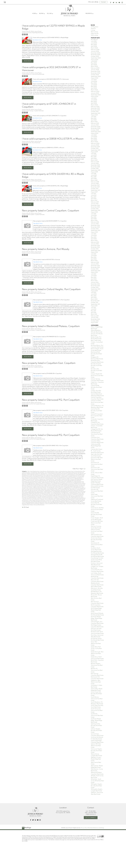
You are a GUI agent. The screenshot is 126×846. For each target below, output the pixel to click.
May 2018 (93, 177)
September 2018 (95, 170)
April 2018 (93, 178)
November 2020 (95, 128)
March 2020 (94, 141)
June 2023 (94, 84)
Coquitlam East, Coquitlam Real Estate (34, 367)
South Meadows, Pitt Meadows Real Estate (62, 498)
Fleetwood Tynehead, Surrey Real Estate (43, 483)
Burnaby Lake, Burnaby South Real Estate (96, 370)
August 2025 (94, 59)
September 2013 (95, 270)
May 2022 (94, 101)
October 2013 (94, 269)
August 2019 (94, 151)
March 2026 (94, 48)
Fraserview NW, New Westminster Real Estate (66, 484)
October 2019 (94, 148)
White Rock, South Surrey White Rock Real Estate (49, 503)
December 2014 (95, 245)
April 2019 (94, 158)
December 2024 (95, 71)
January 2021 (95, 125)
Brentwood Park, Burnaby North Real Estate (96, 354)
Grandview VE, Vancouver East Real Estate (97, 544)
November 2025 (95, 54)
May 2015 (93, 237)
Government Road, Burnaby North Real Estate (96, 539)
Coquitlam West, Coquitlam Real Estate (62, 479)
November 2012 (95, 285)
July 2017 (93, 193)
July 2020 (94, 135)
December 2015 (95, 225)
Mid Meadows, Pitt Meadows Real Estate (53, 490)
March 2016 (94, 220)
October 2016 (94, 208)
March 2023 (94, 89)
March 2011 (94, 314)
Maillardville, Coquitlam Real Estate (48, 489)
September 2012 (95, 289)
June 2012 (94, 294)
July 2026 (94, 41)
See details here (37, 40)
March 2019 (94, 160)
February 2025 (95, 68)
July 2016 (93, 213)
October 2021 (94, 111)
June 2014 (94, 255)
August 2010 (94, 322)
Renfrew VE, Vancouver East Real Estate (35, 74)
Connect (103, 2)
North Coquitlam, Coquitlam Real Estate (44, 491)
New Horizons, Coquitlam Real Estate (29, 491)
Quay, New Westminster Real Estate (96, 643)
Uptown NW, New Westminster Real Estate (39, 501)
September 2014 (95, 250)
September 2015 (95, 230)
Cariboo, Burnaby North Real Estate (36, 475)
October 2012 (94, 287)
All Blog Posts (94, 26)
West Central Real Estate (40, 502)
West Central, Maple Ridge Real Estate (52, 502)
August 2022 (94, 96)
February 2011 (95, 316)
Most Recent (94, 39)
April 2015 (94, 238)
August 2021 (94, 115)
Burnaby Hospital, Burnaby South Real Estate (65, 473)
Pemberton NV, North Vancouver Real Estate (37, 493)
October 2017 (94, 188)
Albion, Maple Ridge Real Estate (33, 471)
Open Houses (95, 33)
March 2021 (94, 121)
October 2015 (95, 228)
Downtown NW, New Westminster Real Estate (72, 480)
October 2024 (95, 74)
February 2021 (95, 123)
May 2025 (94, 63)
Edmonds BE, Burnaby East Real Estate (58, 482)
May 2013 (93, 277)
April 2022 (94, 103)
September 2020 (96, 131)
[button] (110, 2)
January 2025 (95, 69)
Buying (41, 13)
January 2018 (95, 183)
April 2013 (94, 279)
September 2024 (96, 76)
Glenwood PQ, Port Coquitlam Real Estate (35, 439)
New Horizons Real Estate (78, 490)
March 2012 (94, 299)
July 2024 (94, 79)
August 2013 (94, 272)
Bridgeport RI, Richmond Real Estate (34, 473)
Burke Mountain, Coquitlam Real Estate (48, 473)
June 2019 (94, 155)
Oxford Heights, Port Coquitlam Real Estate (35, 293)
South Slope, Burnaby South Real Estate (78, 498)
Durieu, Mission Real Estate (61, 481)
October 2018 (94, 168)
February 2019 (95, 161)
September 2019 (95, 150)
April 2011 (93, 312)
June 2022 (94, 99)
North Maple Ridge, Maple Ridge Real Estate (61, 491)
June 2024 (94, 81)
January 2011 (94, 317)
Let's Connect (90, 817)
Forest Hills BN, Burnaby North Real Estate (33, 484)
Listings (93, 30)
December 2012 (95, 284)
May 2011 (93, 311)
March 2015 (94, 240)
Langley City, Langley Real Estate (64, 488)
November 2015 (95, 227)
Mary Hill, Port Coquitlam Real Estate (62, 489)
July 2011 (93, 307)
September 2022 (96, 94)
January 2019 (95, 163)
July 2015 (93, 233)
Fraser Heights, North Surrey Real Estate (49, 484)
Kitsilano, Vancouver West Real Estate (50, 488)
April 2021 (94, 120)
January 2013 (95, 282)
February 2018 (95, 182)
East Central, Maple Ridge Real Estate (34, 32)
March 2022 (94, 105)
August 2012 (94, 290)
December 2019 (95, 146)
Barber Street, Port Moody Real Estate (75, 471)
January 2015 (95, 244)
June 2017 (94, 195)
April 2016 (94, 218)
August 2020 (94, 133)
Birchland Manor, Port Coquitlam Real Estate (46, 472)
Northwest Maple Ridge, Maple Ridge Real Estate (34, 492)
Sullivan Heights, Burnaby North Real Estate (37, 500)
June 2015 (94, 235)
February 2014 (95, 262)
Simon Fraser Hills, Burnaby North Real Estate (96, 694)
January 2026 (95, 51)
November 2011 (95, 300)
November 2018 (95, 166)
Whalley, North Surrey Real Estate (33, 503)
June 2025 (94, 61)
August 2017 (94, 192)
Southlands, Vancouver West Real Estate (48, 499)
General (93, 28)
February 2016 (95, 222)
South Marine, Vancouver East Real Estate (45, 498)
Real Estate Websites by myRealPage (96, 827)
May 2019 (93, 156)
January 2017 (95, 203)
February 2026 (95, 49)
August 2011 (94, 305)
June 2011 (93, 309)
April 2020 (94, 140)
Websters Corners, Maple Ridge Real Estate (96, 759)
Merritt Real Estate (25, 490)
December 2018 (95, 165)
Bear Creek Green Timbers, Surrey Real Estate (97, 342)
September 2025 (96, 58)
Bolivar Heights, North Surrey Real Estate (63, 472)
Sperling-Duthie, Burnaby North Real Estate (96, 725)
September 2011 (95, 304)
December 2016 (95, 205)
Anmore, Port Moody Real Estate (33, 253)
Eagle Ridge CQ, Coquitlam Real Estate (74, 481)
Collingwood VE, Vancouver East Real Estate (30, 479)
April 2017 (93, 198)
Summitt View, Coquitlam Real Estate (53, 500)
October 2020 (95, 130)
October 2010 (95, 321)
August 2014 (94, 252)
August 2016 (94, 212)
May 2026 (94, 44)
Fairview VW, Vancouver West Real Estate (74, 482)
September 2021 (95, 113)
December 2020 (95, 126)
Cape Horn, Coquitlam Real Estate (68, 474)
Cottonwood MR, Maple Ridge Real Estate (96, 446)
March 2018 (94, 180)
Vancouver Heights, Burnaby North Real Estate (56, 501)
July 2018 (93, 173)
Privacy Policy (84, 827)
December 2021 (95, 108)
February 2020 (95, 143)
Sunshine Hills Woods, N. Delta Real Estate (69, 500)
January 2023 (95, 93)
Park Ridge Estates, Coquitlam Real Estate (69, 492)
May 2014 (93, 257)
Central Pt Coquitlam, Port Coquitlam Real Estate (97, 416)
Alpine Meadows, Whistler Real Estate (47, 471)
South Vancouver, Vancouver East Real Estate (31, 499)
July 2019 (93, 153)
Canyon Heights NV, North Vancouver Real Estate (36, 474)
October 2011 (94, 302)
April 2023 (94, 88)
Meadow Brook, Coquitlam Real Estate (77, 489)
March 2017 (94, 200)
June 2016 (94, 215)
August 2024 (94, 78)
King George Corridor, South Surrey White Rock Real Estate (97, 560)
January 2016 (95, 223)
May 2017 (93, 197)
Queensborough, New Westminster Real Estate (58, 494)
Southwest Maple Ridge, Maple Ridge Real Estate (65, 499)
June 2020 (94, 136)
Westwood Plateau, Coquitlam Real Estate (35, 330)
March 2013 (94, 280)
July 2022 (94, 98)
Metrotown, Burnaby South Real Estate (37, 490)
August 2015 (94, 232)
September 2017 (95, 190)
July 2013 (93, 274)
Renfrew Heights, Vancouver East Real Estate (97, 665)
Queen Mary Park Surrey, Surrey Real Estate (40, 494)
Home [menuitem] (34, 13)
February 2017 (95, 202)
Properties (89, 13)
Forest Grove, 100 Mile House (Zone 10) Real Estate (97, 509)
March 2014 (94, 260)
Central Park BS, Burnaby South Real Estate (96, 410)
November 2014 (95, 247)
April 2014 (94, 259)
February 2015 (95, 242)
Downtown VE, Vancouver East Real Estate (30, 481)
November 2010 (95, 319)
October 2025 (95, 56)
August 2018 (94, 172)
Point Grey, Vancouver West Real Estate (54, 493)
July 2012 (93, 292)
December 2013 (95, 265)
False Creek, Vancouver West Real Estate (97, 496)
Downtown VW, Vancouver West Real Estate (47, 481)
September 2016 (95, 210)
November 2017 (95, 187)
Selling (49, 13)
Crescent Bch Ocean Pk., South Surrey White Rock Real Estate (36, 480)
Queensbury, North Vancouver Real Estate (76, 494)
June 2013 (94, 275)
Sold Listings (94, 35)
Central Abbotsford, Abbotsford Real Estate (52, 475)
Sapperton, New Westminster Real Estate (96, 682)
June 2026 (94, 43)
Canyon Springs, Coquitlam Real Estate (35, 110)
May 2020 (94, 138)
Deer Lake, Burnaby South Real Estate (56, 480)
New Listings (94, 31)
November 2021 (95, 110)
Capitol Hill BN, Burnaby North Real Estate (96, 387)
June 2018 (94, 175)
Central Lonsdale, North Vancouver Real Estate (97, 402)
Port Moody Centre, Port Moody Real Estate (70, 493)
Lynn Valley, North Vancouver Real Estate (33, 489)
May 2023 (94, 86)
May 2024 (94, 83)
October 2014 (94, 249)
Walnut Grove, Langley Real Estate (72, 501)
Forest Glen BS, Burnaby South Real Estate (60, 483)
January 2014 (95, 264)
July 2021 (93, 116)
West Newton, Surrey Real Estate (66, 502)
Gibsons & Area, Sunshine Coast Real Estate (96, 531)
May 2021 (93, 118)
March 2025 (94, 66)
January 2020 (95, 145)
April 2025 (94, 64)
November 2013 (95, 267)
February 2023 (95, 91)
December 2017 (95, 185)
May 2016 (93, 217)
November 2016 (95, 207)
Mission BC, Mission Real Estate (33, 142)
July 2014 (93, 254)
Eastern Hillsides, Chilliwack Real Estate (42, 482)
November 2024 (95, 73)
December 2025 (95, 53)
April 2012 (94, 297)
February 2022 (95, 106)
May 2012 (93, 295)
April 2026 (94, 46)
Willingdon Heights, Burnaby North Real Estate (68, 503)
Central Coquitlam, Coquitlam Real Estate (35, 214)
